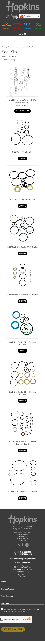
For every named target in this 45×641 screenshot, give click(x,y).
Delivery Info (22, 540)
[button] (18, 545)
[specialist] (17, 25)
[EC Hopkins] (22, 7)
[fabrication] (38, 25)
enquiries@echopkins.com (24, 559)
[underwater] (27, 25)
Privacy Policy (22, 536)
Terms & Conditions (22, 538)
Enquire (22, 158)
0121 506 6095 (25, 552)
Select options (22, 111)
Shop (9, 47)
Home (4, 47)
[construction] (6, 25)
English (27, 16)
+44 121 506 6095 (24, 554)
